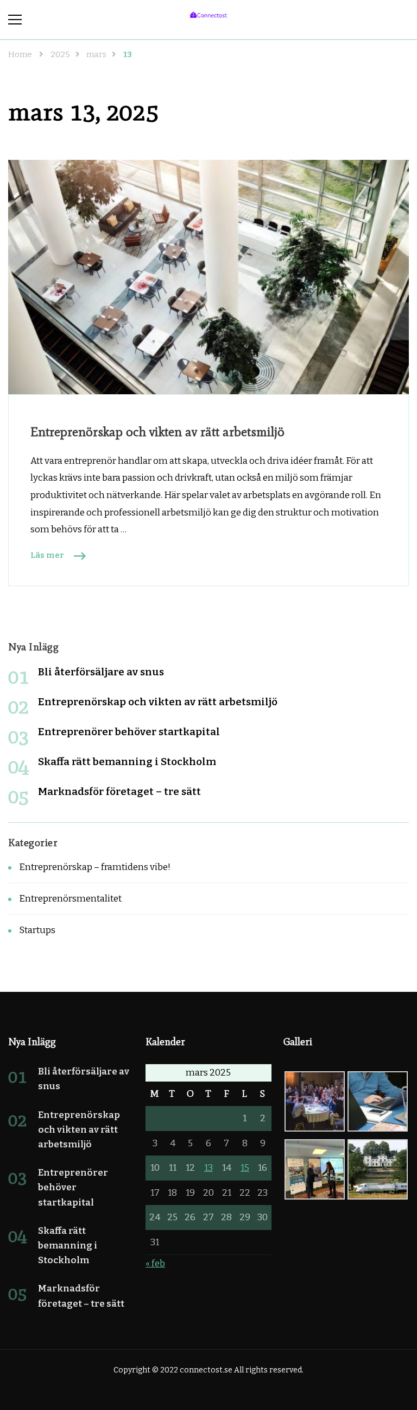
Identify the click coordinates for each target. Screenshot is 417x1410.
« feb (155, 1263)
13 (208, 1167)
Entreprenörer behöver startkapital (129, 731)
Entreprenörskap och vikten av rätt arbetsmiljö (157, 431)
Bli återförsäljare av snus (101, 672)
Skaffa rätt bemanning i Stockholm (127, 761)
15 (245, 1167)
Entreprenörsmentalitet (70, 898)
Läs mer (47, 555)
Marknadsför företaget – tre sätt (119, 791)
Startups (37, 930)
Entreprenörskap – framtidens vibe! (94, 867)
